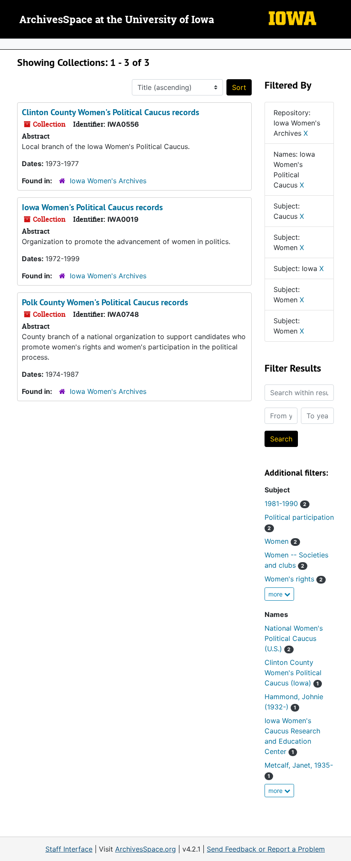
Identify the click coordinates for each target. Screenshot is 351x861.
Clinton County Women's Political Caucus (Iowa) (293, 672)
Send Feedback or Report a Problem (266, 849)
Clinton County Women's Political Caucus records (110, 112)
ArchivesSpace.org (145, 849)
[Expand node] (342, 44)
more (276, 594)
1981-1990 (285, 503)
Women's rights (294, 579)
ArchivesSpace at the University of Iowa (116, 20)
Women (281, 541)
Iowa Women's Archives (108, 180)
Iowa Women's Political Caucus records (92, 207)
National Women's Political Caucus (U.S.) (294, 638)
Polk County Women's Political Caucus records (105, 302)
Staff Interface (68, 849)
